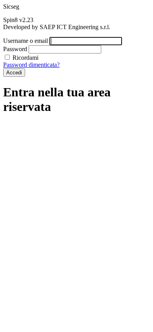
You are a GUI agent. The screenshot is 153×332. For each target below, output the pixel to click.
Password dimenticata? (31, 64)
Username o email (25, 40)
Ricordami (24, 57)
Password (15, 49)
